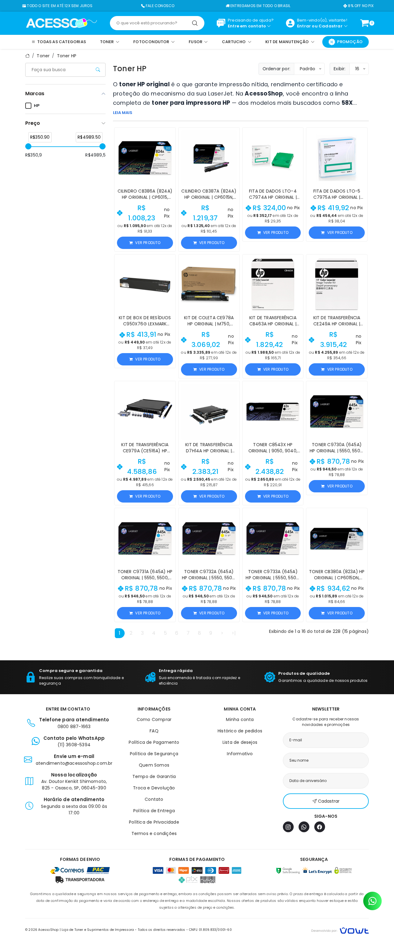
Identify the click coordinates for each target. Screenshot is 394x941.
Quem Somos (154, 765)
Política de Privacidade (154, 822)
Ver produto (147, 242)
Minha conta (240, 719)
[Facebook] (319, 826)
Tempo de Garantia (154, 776)
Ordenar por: (276, 69)
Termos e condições (154, 833)
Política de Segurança (154, 754)
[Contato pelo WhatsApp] (372, 901)
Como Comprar (154, 719)
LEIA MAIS (122, 113)
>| (233, 633)
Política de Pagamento (154, 742)
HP (36, 105)
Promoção (350, 42)
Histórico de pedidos (240, 731)
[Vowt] (340, 930)
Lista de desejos (240, 742)
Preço (32, 123)
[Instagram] (288, 826)
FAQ (154, 731)
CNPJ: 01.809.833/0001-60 (210, 929)
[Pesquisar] (195, 23)
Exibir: (339, 69)
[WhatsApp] (304, 826)
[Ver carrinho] (364, 23)
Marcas (34, 93)
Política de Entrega (154, 811)
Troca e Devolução (154, 788)
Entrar (304, 26)
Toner (43, 56)
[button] (168, 135)
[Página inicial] (61, 23)
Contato (154, 799)
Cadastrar (331, 26)
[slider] (28, 146)
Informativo (240, 754)
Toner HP (67, 56)
